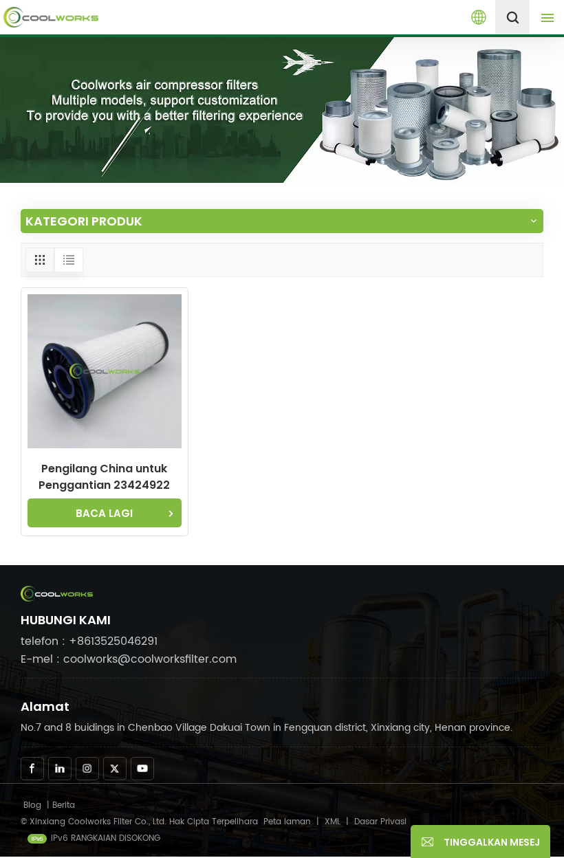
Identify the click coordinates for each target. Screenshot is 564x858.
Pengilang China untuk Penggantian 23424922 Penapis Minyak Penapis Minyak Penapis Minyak (104, 477)
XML (332, 821)
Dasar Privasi (380, 821)
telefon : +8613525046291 (89, 641)
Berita (63, 805)
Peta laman (288, 821)
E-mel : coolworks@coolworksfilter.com (129, 659)
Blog (32, 805)
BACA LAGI (104, 513)
